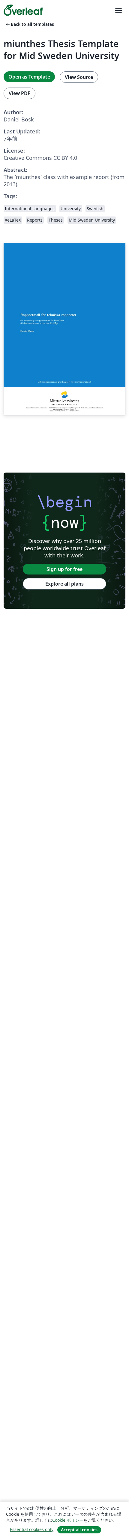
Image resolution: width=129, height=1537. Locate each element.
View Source (79, 77)
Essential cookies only (31, 1529)
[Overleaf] (23, 10)
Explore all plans (64, 583)
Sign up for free (64, 569)
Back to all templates (29, 24)
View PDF (19, 93)
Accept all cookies (79, 1530)
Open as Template (29, 76)
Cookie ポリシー (67, 1520)
